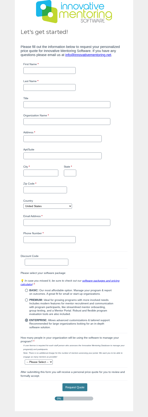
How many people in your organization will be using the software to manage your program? (70, 339)
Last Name (31, 81)
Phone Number (33, 233)
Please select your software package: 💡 (70, 278)
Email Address (33, 216)
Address (29, 132)
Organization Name (36, 115)
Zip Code (30, 184)
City (26, 167)
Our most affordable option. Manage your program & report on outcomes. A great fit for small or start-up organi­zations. (70, 292)
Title (25, 98)
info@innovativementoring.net (88, 55)
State (68, 167)
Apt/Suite (28, 149)
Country (28, 200)
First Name (31, 64)
